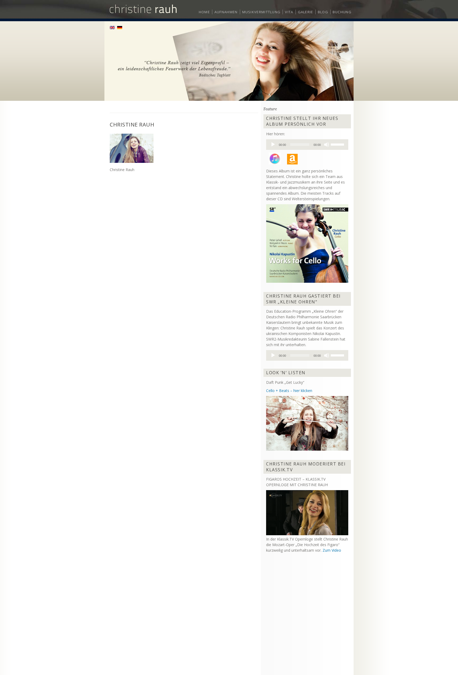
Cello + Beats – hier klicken (289, 390)
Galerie (305, 12)
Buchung (342, 12)
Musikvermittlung (261, 12)
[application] (307, 144)
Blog (323, 12)
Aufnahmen (226, 12)
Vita (289, 12)
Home (204, 12)
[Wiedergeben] (273, 144)
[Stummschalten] (326, 144)
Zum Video (332, 550)
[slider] (338, 144)
